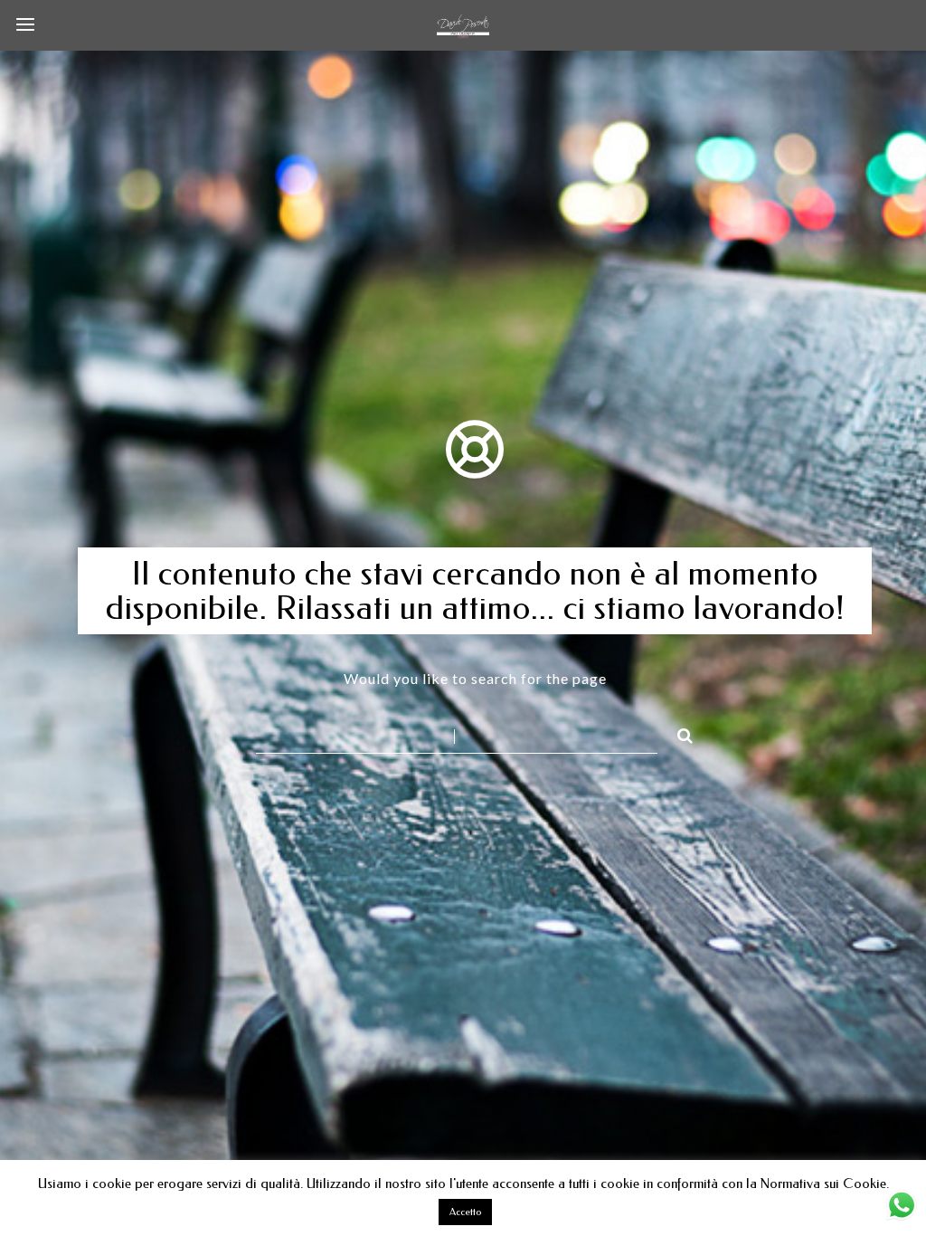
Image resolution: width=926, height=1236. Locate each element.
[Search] (677, 732)
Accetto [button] (465, 1212)
